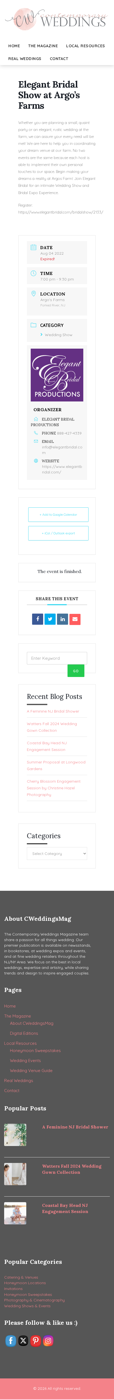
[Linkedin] (62, 619)
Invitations (13, 1288)
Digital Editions (24, 1033)
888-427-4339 (69, 433)
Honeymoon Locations (25, 1282)
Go (76, 671)
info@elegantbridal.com (62, 450)
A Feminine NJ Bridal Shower (53, 711)
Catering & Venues (21, 1277)
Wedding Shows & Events (27, 1305)
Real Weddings (25, 58)
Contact (59, 58)
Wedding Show (58, 334)
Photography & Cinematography (34, 1300)
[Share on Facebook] (37, 619)
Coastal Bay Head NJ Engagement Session (47, 746)
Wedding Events (25, 1060)
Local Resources (85, 45)
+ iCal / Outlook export (58, 533)
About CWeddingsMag (31, 1023)
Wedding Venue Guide (31, 1070)
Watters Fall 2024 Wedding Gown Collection (52, 727)
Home (14, 45)
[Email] (75, 619)
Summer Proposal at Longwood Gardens (56, 765)
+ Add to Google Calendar (58, 514)
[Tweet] (50, 619)
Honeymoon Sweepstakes (35, 1050)
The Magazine (43, 45)
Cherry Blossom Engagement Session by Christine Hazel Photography (54, 788)
